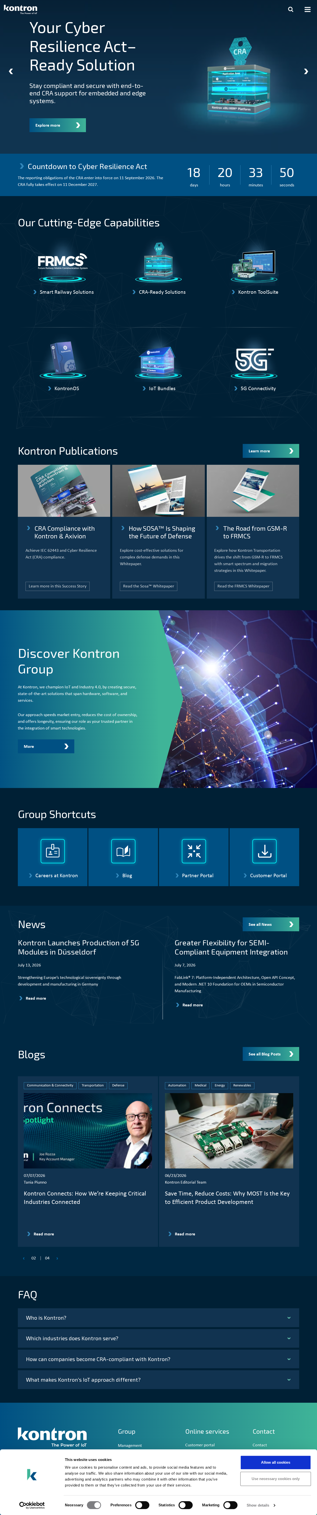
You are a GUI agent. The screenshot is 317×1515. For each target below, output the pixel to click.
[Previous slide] (11, 71)
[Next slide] (306, 71)
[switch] (142, 1505)
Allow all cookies (275, 1462)
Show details (258, 1505)
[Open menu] (307, 9)
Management (130, 1445)
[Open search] (290, 9)
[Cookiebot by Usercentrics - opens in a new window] (32, 1505)
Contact (260, 1445)
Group (126, 1431)
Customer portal (200, 1445)
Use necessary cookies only (276, 1479)
